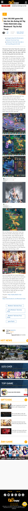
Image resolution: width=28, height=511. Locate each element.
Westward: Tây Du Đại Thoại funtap (14, 316)
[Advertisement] (14, 475)
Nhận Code (17, 406)
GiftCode (6, 399)
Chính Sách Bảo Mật (14, 503)
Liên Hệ (10, 491)
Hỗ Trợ (18, 491)
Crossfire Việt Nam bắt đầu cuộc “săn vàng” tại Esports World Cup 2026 (13, 359)
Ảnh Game (7, 441)
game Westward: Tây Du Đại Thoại (14, 310)
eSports (3, 346)
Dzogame (11, 331)
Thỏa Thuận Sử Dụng (14, 505)
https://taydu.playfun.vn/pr (14, 294)
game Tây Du (11, 321)
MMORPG (13, 330)
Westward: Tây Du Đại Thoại (15, 305)
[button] (26, 377)
